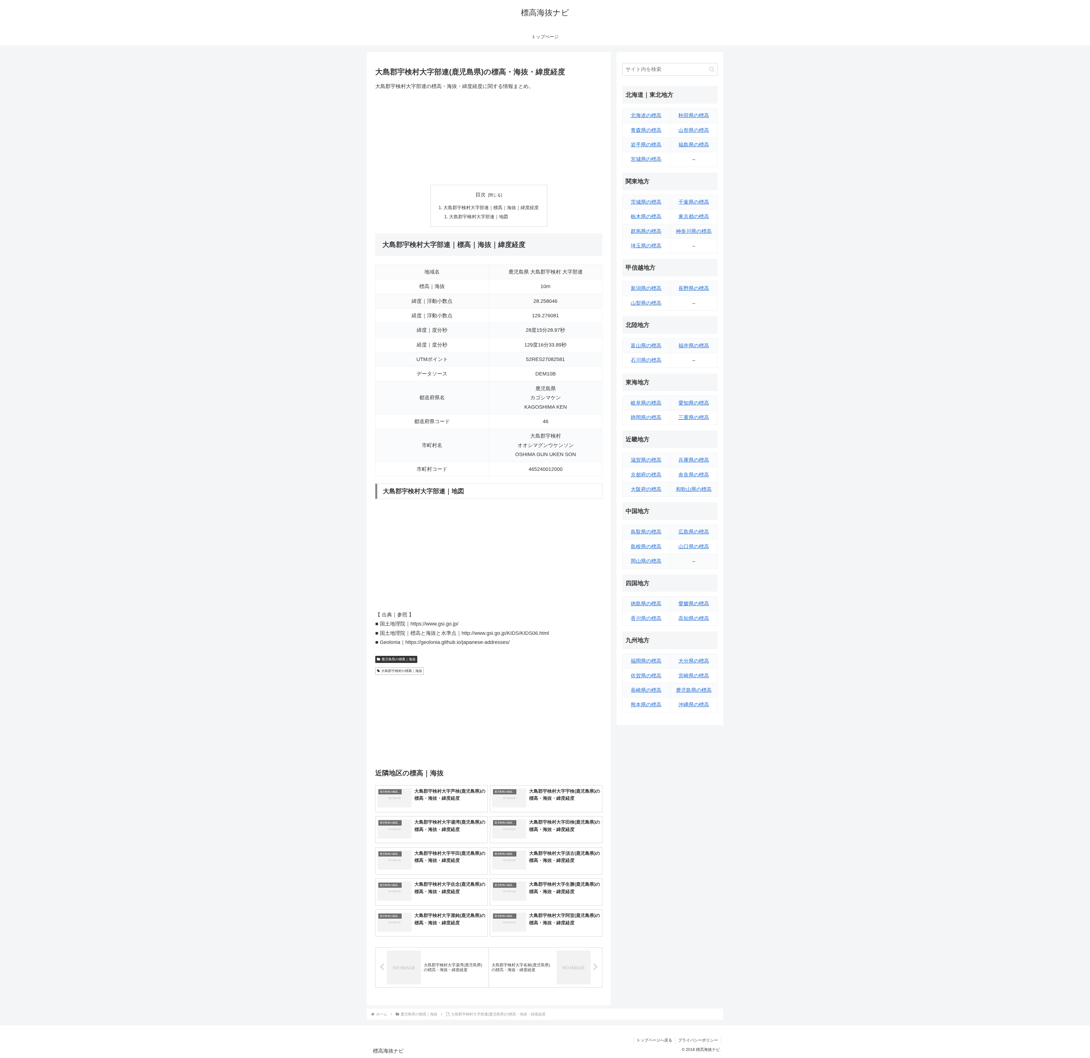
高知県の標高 (693, 618)
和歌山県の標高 (694, 489)
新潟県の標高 (646, 288)
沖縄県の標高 (693, 705)
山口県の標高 (693, 546)
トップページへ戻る (654, 1040)
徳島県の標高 (646, 603)
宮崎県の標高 (693, 676)
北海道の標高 (646, 115)
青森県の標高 (646, 130)
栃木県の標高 (646, 216)
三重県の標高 (693, 417)
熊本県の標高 (646, 705)
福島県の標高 (693, 145)
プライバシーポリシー (698, 1040)
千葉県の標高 (693, 202)
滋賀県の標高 (646, 460)
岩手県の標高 (646, 145)
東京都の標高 (693, 216)
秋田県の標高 (693, 115)
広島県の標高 (693, 532)
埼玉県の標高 (646, 246)
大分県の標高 (693, 661)
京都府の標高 (646, 475)
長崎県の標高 (646, 690)
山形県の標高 (693, 130)
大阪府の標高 (646, 489)
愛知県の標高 (693, 403)
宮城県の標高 (646, 159)
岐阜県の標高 (646, 403)
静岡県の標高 (646, 417)
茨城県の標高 (646, 202)
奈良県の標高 (693, 475)
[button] (712, 69)
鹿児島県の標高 (694, 690)
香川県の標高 (646, 618)
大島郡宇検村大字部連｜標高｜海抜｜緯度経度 (491, 207)
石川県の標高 (646, 360)
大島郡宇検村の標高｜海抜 (401, 671)
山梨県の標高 (646, 303)
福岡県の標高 (646, 661)
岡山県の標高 (646, 561)
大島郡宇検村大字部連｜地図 (478, 216)
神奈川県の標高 (694, 231)
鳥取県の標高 (646, 532)
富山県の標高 (646, 346)
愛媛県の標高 (693, 603)
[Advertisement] (488, 137)
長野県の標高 (693, 288)
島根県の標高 (646, 546)
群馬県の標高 (646, 231)
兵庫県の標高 (693, 460)
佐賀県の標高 (646, 676)
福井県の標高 (693, 346)
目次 (480, 195)
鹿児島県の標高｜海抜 (399, 659)
